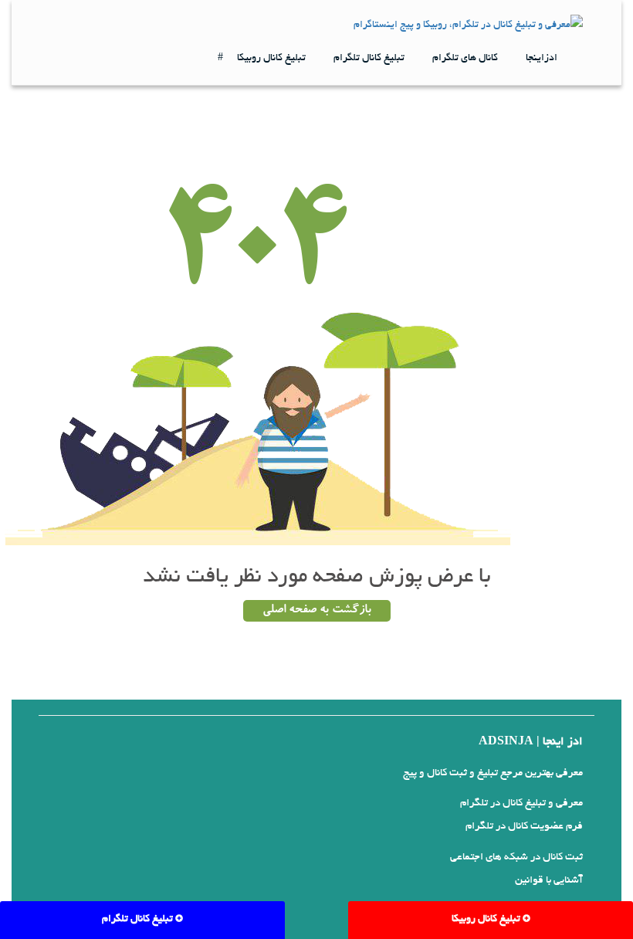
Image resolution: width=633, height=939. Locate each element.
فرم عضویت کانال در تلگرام (524, 826)
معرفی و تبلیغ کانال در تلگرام (521, 803)
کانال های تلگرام (465, 58)
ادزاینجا (541, 58)
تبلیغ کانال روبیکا (271, 58)
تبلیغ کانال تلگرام (369, 58)
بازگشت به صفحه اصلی (316, 611)
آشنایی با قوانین (549, 880)
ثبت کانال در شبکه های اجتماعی (516, 857)
